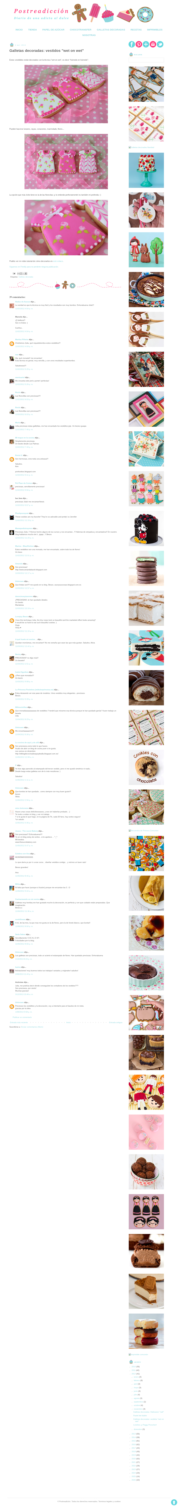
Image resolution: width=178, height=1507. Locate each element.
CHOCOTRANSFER (80, 29)
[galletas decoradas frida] (146, 1229)
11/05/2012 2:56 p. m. (24, 800)
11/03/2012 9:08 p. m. (24, 681)
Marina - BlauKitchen (24, 546)
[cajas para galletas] (146, 426)
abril (135, 1384)
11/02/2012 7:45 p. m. (24, 429)
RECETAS (136, 29)
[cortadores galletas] (146, 267)
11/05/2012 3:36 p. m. (24, 823)
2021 (134, 1462)
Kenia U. (19, 455)
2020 (134, 1459)
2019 (134, 1455)
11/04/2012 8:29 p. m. (24, 719)
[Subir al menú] (174, 1502)
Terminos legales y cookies (109, 1501)
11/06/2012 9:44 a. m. (24, 891)
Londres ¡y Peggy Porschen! (145, 1425)
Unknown (19, 581)
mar (17, 355)
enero (136, 1377)
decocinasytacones (24, 596)
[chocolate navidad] (146, 227)
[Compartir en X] (23, 273)
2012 (134, 1374)
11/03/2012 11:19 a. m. (24, 631)
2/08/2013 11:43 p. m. (24, 974)
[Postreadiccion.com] (146, 101)
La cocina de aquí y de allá (27, 742)
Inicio (68, 1022)
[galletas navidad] (141, 147)
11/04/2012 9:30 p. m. (24, 734)
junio (136, 1391)
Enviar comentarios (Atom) (32, 1027)
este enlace (58, 261)
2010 (134, 1367)
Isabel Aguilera (21, 672)
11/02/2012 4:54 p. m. (24, 309)
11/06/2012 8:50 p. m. (24, 926)
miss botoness (21, 808)
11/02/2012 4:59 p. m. (24, 346)
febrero (137, 1380)
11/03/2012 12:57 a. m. (24, 588)
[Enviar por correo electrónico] (18, 273)
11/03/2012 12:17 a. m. (24, 573)
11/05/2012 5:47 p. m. (24, 845)
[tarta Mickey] (146, 545)
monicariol (20, 377)
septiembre (138, 1402)
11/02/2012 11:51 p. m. (24, 555)
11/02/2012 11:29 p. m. (24, 538)
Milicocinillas (21, 707)
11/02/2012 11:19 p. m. (24, 520)
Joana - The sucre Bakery (26, 831)
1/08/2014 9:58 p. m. (23, 1012)
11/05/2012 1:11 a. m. (24, 780)
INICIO (19, 29)
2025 (134, 1476)
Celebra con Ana (22, 854)
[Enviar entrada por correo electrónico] (14, 273)
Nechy (18, 654)
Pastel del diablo (140, 1416)
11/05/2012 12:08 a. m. (24, 757)
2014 (134, 1437)
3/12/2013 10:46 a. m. (24, 994)
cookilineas (20, 919)
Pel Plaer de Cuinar (23, 483)
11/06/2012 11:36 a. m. (24, 911)
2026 (134, 1480)
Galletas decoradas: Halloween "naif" (148, 1412)
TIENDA (32, 29)
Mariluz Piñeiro (21, 339)
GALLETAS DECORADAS (111, 29)
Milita (17, 884)
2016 (134, 1444)
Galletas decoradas (26, 277)
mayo (136, 1388)
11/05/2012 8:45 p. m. (24, 876)
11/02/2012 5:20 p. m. (24, 369)
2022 (134, 1466)
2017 (134, 1448)
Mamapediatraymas (23, 528)
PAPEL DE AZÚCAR (53, 29)
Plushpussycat (22, 513)
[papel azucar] (146, 141)
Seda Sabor (20, 934)
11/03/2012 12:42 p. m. (24, 646)
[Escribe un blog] (21, 273)
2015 (134, 1441)
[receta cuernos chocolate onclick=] (146, 705)
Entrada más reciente (19, 1022)
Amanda (19, 564)
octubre (137, 1405)
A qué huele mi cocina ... (26, 639)
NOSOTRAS (89, 35)
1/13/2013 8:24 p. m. (23, 959)
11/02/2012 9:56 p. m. (24, 490)
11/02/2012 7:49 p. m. (24, 447)
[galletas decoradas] (146, 346)
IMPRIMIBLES (154, 29)
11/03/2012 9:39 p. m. (24, 699)
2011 (134, 1370)
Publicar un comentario (22, 1017)
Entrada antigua (115, 1022)
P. (16, 765)
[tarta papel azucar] (146, 187)
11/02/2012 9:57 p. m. (24, 505)
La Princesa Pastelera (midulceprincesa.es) (34, 690)
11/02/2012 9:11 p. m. (24, 475)
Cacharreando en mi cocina (27, 899)
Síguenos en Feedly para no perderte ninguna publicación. (34, 267)
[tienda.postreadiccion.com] (146, 466)
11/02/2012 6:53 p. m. (24, 399)
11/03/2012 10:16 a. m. (24, 608)
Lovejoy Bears (21, 616)
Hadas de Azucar (22, 302)
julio (135, 1395)
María (17, 423)
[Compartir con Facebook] (26, 273)
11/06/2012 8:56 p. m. (24, 944)
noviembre (138, 1409)
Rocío (17, 392)
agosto (136, 1398)
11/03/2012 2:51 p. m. (24, 664)
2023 (134, 1469)
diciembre (138, 1429)
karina (18, 967)
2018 (134, 1451)
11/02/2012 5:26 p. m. (24, 384)
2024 (134, 1473)
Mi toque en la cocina (24, 438)
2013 (134, 1434)
